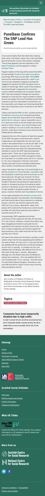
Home (4, 349)
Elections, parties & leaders (15, 303)
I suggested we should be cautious (19, 90)
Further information (9, 401)
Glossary (5, 363)
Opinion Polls (7, 353)
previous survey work (32, 195)
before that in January (11, 120)
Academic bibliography (10, 405)
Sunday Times (8, 68)
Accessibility (23, 487)
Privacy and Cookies (10, 491)
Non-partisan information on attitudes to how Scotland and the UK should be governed (25, 10)
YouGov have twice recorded (26, 74)
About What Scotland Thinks (13, 359)
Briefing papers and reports (12, 398)
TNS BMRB (34, 76)
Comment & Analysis (10, 356)
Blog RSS (5, 366)
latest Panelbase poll (10, 65)
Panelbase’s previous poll (12, 115)
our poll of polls (23, 127)
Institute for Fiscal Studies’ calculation (24, 172)
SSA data (5, 395)
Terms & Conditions (9, 487)
